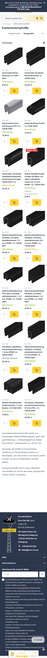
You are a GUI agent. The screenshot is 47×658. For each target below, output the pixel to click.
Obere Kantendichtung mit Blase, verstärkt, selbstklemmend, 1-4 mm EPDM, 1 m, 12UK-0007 (34, 296)
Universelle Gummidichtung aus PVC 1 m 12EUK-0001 (11, 126)
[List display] (44, 43)
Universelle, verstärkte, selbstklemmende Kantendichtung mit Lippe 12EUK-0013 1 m (12, 178)
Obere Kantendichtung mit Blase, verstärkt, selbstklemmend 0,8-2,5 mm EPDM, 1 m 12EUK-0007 (34, 352)
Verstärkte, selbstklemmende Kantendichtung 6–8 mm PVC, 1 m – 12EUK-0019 (35, 407)
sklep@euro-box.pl (30, 550)
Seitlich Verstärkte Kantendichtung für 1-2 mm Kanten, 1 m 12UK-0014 (12, 405)
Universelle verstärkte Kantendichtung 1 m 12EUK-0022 (34, 75)
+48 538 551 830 (29, 546)
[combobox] (23, 18)
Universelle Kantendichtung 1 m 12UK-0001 (10, 75)
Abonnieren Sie (42, 574)
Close (44, 3)
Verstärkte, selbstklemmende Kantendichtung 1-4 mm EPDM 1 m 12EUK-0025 (12, 351)
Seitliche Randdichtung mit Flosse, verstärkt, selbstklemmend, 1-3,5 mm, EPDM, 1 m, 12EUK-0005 (12, 296)
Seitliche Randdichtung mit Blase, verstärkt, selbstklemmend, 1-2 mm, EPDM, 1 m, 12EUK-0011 (12, 240)
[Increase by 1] (8, 88)
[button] (37, 18)
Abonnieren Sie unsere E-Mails (15, 569)
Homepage (6, 24)
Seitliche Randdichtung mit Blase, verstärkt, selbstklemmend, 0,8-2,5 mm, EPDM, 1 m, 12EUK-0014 (34, 240)
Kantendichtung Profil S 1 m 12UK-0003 (35, 124)
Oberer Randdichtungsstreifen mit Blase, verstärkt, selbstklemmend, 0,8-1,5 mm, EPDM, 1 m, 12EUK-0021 (35, 179)
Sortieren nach (14, 33)
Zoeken (41, 18)
